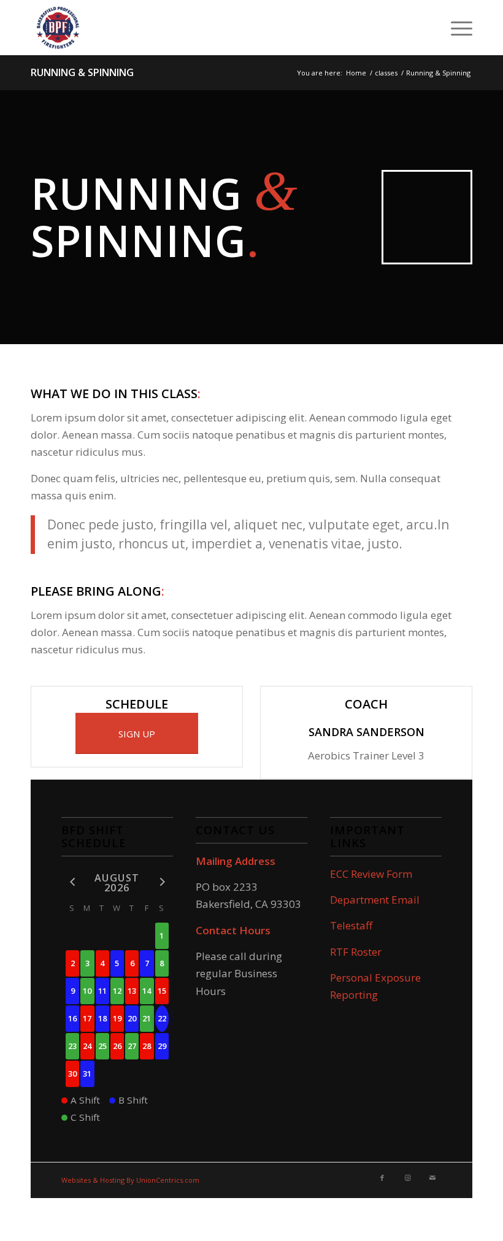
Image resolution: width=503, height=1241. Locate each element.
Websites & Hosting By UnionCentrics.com (130, 1180)
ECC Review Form (371, 874)
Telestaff (351, 925)
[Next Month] (162, 882)
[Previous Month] (72, 882)
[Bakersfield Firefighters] (58, 27)
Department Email (375, 900)
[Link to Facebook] (382, 1178)
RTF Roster (356, 952)
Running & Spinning (82, 72)
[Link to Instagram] (407, 1178)
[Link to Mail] (432, 1178)
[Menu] (455, 27)
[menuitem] (455, 27)
